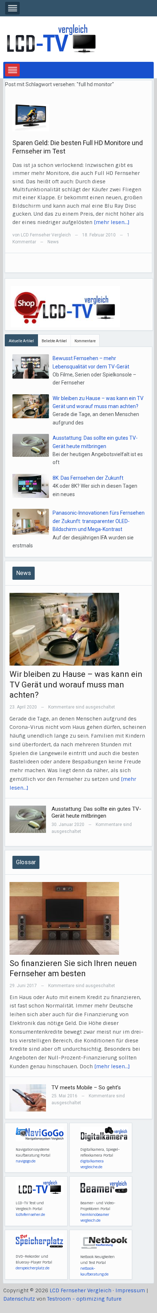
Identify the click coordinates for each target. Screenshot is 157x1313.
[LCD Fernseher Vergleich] (51, 39)
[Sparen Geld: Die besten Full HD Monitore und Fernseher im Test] (30, 117)
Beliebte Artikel (54, 341)
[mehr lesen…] (111, 222)
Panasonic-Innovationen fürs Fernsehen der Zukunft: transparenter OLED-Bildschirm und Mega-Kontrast (99, 521)
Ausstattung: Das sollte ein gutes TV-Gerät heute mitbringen (96, 812)
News (53, 241)
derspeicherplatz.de (32, 1268)
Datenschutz (19, 1299)
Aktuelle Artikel (21, 341)
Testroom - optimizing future (84, 1299)
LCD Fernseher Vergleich (46, 235)
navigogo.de (25, 1161)
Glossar (26, 862)
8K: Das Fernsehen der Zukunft (88, 478)
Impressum (130, 1290)
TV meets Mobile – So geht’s (86, 1087)
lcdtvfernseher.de (30, 1214)
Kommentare (85, 341)
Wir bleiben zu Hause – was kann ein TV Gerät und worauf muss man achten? (75, 684)
